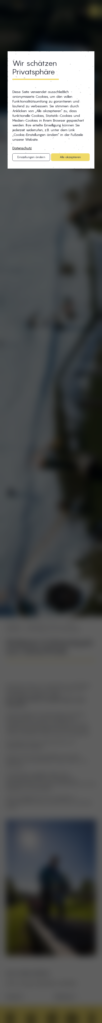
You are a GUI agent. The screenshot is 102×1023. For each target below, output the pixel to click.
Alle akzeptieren (70, 157)
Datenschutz (22, 148)
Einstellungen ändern (31, 157)
